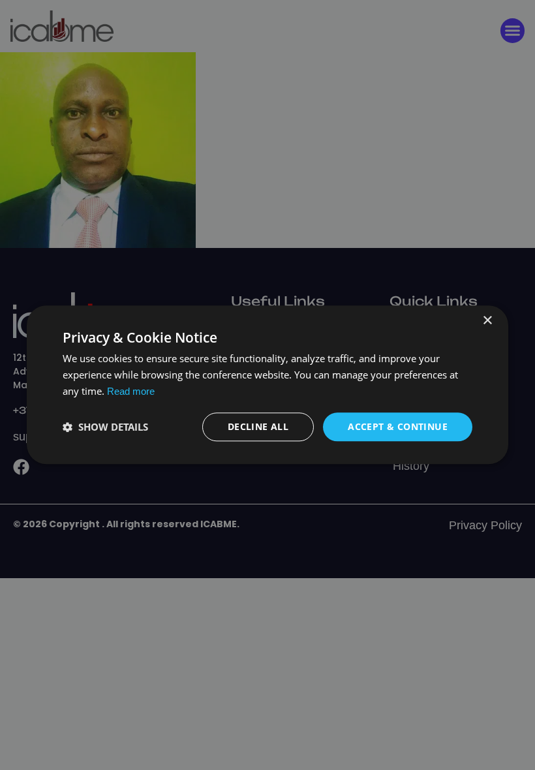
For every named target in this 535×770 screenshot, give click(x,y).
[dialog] (267, 384)
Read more (131, 391)
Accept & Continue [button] (398, 426)
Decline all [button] (258, 426)
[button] (105, 427)
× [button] (487, 321)
